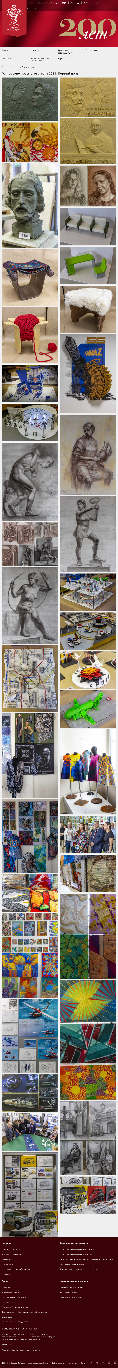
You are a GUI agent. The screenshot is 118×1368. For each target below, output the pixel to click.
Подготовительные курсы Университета (77, 1249)
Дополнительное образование (38, 59)
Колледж (6, 1274)
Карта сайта (7, 1345)
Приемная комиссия (11, 1249)
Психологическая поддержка (15, 1322)
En (31, 8)
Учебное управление (11, 1254)
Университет (35, 50)
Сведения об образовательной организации (66, 52)
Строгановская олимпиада (14, 1297)
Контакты (6, 1243)
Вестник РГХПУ (9, 1302)
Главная (5, 50)
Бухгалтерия (7, 1264)
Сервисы (29, 3)
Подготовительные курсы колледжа (76, 1254)
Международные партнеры (72, 1287)
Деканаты (6, 1259)
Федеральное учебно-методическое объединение (24, 1312)
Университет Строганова (11, 67)
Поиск (73, 3)
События (6, 1287)
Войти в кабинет (91, 3)
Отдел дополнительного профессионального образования (86, 1259)
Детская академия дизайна (72, 1264)
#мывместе (7, 1317)
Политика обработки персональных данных (21, 1350)
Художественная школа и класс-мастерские (79, 1269)
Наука (60, 59)
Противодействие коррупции (15, 1307)
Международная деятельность (74, 1281)
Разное (5, 1281)
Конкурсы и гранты (10, 1292)
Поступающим (92, 50)
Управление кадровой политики (16, 1269)
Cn (35, 8)
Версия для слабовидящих (49, 3)
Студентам (6, 59)
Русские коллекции (68, 1292)
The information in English (71, 1297)
